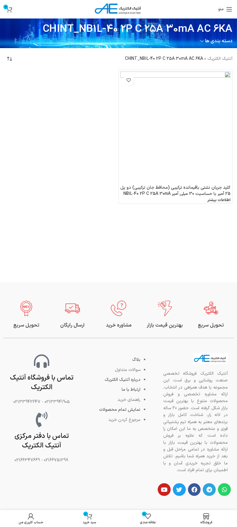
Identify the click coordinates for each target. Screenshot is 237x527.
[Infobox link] (211, 315)
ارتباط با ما (131, 389)
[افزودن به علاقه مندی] (128, 80)
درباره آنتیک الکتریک (122, 380)
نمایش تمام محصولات (119, 409)
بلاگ (136, 359)
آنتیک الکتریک (219, 59)
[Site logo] (118, 9)
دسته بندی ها (218, 41)
